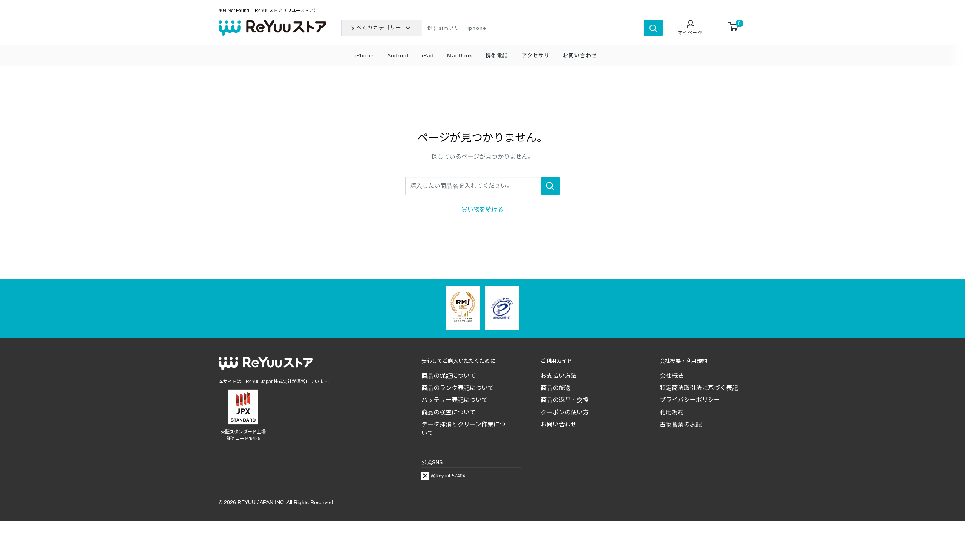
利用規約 (672, 412)
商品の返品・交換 (565, 400)
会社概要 (672, 376)
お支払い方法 (559, 376)
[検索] (653, 28)
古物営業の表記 (681, 424)
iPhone (364, 55)
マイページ (690, 32)
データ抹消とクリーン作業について (463, 428)
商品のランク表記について (457, 388)
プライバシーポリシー (690, 400)
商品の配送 (556, 388)
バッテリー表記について (454, 400)
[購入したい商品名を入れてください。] (550, 186)
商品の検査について (448, 412)
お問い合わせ (580, 55)
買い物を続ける (482, 209)
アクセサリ (536, 55)
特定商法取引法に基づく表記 (699, 388)
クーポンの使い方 (565, 412)
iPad (428, 55)
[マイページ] (690, 25)
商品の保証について (448, 376)
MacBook (459, 55)
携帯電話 (497, 55)
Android (398, 55)
